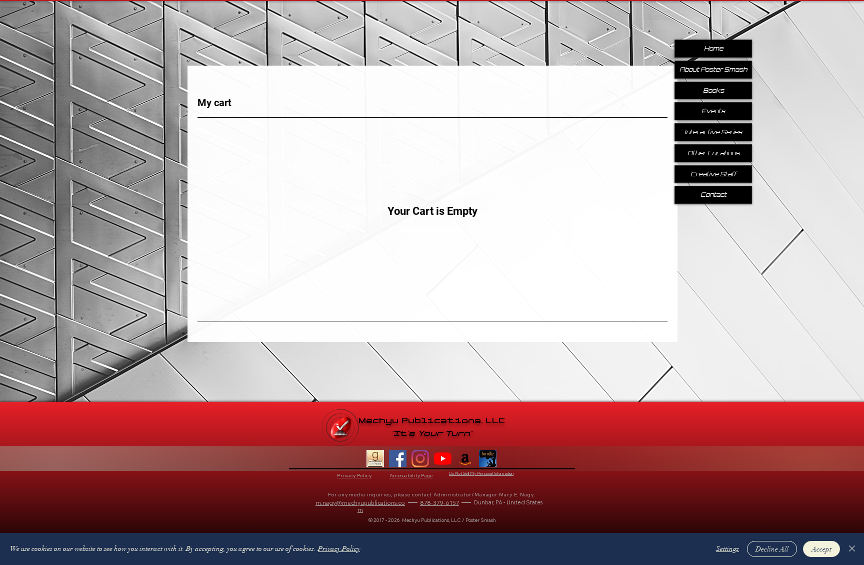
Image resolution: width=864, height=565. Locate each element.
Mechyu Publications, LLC (431, 421)
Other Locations (714, 153)
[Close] (852, 549)
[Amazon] (465, 458)
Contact (713, 194)
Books (713, 90)
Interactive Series (713, 132)
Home (713, 48)
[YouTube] (443, 458)
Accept (822, 549)
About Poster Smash (713, 69)
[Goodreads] (375, 458)
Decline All (772, 549)
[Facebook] (397, 458)
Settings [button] (727, 548)
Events (713, 111)
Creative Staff (713, 174)
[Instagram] (420, 458)
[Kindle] (487, 458)
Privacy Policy (339, 548)
